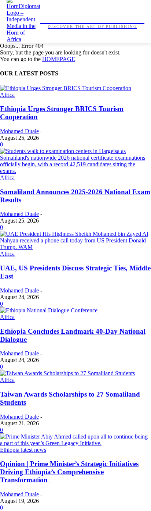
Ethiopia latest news (23, 450)
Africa (7, 95)
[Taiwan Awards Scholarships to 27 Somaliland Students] (67, 373)
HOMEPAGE (58, 59)
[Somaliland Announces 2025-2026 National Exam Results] (75, 171)
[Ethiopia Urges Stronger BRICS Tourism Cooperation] (65, 88)
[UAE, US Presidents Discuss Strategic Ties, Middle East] (75, 247)
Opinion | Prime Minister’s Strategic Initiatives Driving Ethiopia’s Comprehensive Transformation (69, 472)
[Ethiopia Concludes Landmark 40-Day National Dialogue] (48, 310)
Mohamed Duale (19, 131)
